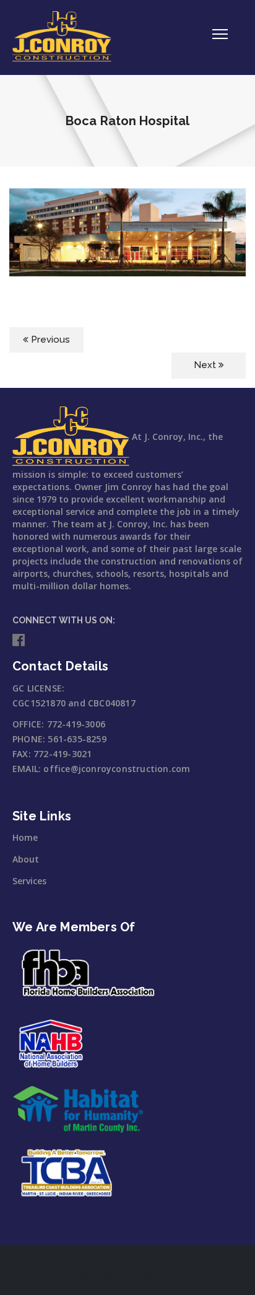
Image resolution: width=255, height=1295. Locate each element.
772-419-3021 (62, 754)
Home (25, 837)
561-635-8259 (77, 739)
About (25, 859)
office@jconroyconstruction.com (116, 769)
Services (29, 881)
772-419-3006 (76, 724)
